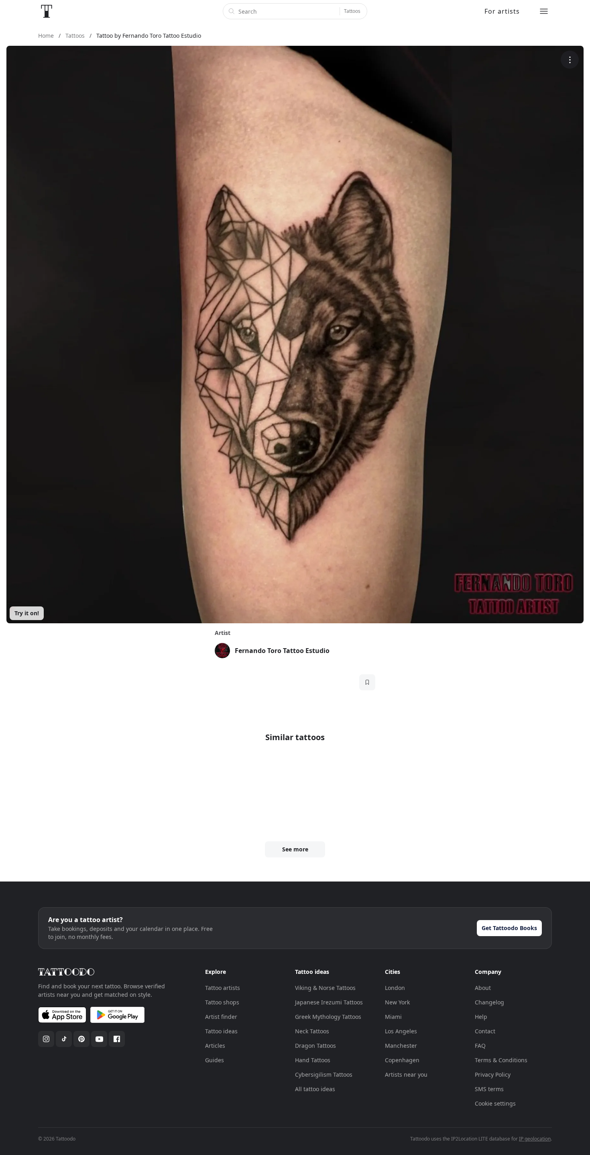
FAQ (480, 1045)
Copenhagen (402, 1060)
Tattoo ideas (221, 1031)
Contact (485, 1031)
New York (397, 1002)
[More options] (570, 60)
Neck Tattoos (312, 1031)
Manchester (401, 1045)
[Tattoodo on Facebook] (117, 1039)
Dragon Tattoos (315, 1045)
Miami (393, 1016)
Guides (214, 1060)
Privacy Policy (493, 1074)
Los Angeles (401, 1031)
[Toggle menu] (544, 11)
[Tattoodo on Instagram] (46, 1039)
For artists (502, 11)
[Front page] (46, 11)
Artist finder (221, 1016)
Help (481, 1016)
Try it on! (26, 613)
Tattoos (352, 11)
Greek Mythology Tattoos (328, 1016)
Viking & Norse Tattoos (325, 988)
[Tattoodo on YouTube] (99, 1039)
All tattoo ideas (315, 1089)
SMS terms (489, 1089)
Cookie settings (495, 1103)
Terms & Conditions (501, 1060)
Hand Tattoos (312, 1060)
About (483, 988)
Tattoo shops (222, 1002)
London (395, 988)
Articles (215, 1045)
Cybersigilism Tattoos (323, 1074)
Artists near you (406, 1074)
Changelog (489, 1002)
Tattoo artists (222, 988)
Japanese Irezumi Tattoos (329, 1002)
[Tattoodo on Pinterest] (81, 1039)
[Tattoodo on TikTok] (64, 1039)
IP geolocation (535, 1138)
